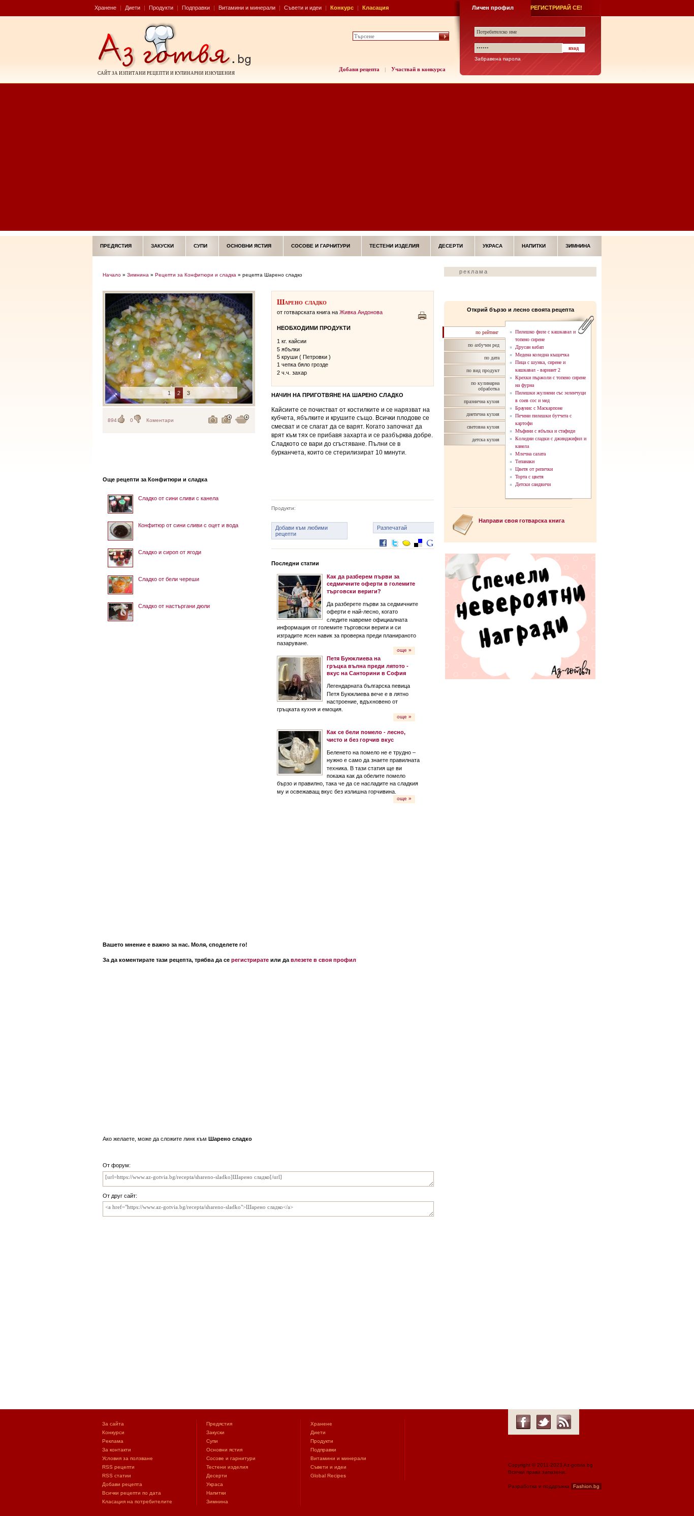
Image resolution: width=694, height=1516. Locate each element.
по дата (491, 357)
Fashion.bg (586, 1486)
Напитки (534, 246)
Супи (200, 246)
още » (404, 650)
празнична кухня (481, 401)
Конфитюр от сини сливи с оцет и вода (188, 525)
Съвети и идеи (303, 8)
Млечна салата (530, 454)
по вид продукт (482, 370)
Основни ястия (249, 246)
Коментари (160, 420)
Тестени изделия (394, 246)
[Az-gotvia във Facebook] (523, 1422)
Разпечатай (392, 528)
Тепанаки (524, 461)
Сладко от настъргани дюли (174, 606)
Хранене (105, 8)
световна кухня (483, 427)
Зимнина (577, 246)
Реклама (112, 1441)
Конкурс (342, 8)
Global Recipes (328, 1475)
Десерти (450, 246)
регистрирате (250, 960)
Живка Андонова (361, 312)
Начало (112, 275)
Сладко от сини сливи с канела (178, 498)
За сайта (113, 1424)
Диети (132, 8)
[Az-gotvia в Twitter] (543, 1422)
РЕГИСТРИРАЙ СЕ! (556, 8)
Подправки (196, 8)
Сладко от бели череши (168, 579)
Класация (375, 8)
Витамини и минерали (246, 8)
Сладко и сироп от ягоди (169, 552)
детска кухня (485, 439)
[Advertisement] (347, 159)
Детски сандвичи (533, 484)
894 (112, 420)
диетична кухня (482, 414)
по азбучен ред (483, 345)
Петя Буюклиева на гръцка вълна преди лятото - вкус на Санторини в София (367, 665)
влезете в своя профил (323, 960)
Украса (492, 246)
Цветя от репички (534, 469)
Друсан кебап (529, 347)
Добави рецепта (359, 69)
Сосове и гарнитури (320, 246)
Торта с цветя (529, 476)
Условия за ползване (127, 1458)
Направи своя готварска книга (521, 521)
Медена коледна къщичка (542, 354)
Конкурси (113, 1432)
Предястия (116, 246)
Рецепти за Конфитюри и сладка (195, 275)
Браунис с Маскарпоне (538, 408)
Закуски (162, 246)
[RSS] (564, 1422)
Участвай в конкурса (418, 69)
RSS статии (116, 1475)
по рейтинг (487, 332)
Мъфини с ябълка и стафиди (545, 431)
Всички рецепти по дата (131, 1493)
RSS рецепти (118, 1467)
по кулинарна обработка (485, 385)
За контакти (116, 1449)
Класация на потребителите (137, 1501)
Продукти (161, 8)
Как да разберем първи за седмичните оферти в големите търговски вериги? (371, 583)
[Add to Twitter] (395, 551)
